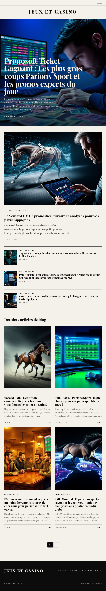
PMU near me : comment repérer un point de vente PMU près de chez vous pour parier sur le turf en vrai (26, 504)
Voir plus (9, 116)
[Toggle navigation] (99, 2)
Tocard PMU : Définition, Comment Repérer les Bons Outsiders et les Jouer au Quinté (25, 401)
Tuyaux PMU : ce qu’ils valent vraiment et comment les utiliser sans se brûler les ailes (58, 255)
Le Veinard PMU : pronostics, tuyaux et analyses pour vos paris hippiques (51, 218)
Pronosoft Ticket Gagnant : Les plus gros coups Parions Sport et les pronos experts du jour (43, 76)
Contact (74, 570)
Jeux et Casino (24, 570)
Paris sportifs (17, 52)
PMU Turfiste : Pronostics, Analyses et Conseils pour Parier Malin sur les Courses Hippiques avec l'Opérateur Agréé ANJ (59, 276)
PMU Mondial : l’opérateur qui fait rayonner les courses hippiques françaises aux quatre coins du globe (78, 504)
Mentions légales (92, 570)
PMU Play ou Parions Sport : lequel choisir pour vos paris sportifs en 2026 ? (78, 401)
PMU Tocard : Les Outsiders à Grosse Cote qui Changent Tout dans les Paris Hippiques (58, 298)
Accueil (62, 570)
